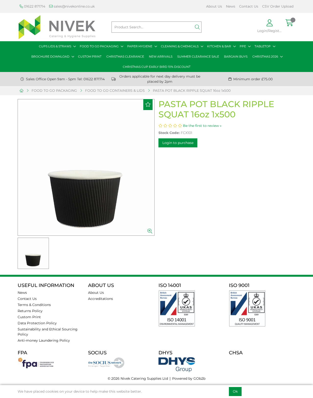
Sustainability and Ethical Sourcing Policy (48, 332)
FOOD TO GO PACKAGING (99, 46)
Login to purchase (177, 143)
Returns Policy (30, 311)
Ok (235, 391)
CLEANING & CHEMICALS (180, 46)
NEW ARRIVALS (160, 56)
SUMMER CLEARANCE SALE (198, 56)
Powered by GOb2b (188, 378)
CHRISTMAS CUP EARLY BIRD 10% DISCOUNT (156, 67)
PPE (243, 46)
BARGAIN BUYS (235, 56)
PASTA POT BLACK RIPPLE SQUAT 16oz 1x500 (192, 90)
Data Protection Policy (37, 323)
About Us (214, 6)
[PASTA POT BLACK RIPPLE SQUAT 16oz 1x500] (86, 167)
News (230, 6)
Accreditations (100, 298)
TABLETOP (263, 46)
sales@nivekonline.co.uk (74, 6)
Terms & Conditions (34, 305)
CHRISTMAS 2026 (265, 56)
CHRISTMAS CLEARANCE (125, 56)
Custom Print (29, 317)
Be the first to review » (202, 125)
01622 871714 (34, 6)
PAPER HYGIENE (139, 46)
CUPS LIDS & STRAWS (55, 46)
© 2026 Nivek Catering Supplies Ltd (138, 378)
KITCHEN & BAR (219, 46)
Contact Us (248, 6)
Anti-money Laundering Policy (44, 340)
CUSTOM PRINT (89, 56)
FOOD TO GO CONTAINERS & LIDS (115, 90)
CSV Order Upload (277, 6)
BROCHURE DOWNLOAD (50, 56)
